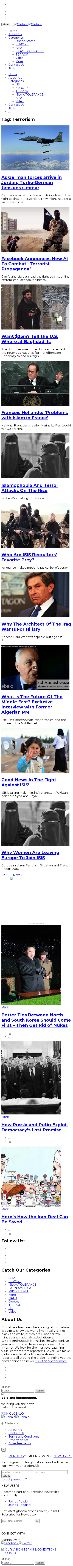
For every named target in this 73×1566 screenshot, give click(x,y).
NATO (13, 1298)
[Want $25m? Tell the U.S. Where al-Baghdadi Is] (35, 328)
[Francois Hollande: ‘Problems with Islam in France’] (35, 404)
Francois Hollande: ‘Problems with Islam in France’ (34, 415)
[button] (10, 1543)
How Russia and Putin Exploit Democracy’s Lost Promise (34, 1127)
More (19, 61)
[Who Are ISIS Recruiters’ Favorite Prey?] (35, 547)
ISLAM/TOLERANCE (30, 51)
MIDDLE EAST (19, 1291)
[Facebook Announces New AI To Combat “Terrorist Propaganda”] (35, 250)
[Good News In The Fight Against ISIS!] (35, 772)
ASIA (19, 47)
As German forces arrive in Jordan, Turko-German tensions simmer (31, 182)
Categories (16, 37)
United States (25, 41)
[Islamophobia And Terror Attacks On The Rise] (35, 477)
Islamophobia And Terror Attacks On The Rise (29, 488)
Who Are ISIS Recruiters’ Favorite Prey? (29, 557)
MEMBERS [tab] (16, 1456)
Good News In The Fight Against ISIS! (28, 782)
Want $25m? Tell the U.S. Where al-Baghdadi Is (29, 339)
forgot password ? (14, 1479)
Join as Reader (19, 1501)
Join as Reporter (20, 1505)
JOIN (12, 68)
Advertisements (20, 1443)
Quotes (14, 1301)
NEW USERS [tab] (63, 1456)
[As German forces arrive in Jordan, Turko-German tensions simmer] (35, 169)
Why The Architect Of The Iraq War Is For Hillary (36, 626)
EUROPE (22, 44)
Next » (17, 875)
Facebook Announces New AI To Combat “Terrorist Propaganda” (34, 263)
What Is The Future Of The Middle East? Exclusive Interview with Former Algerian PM (32, 704)
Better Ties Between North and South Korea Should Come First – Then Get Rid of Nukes (36, 1020)
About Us (15, 34)
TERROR (22, 54)
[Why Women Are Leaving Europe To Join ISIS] (35, 844)
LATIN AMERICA (20, 1288)
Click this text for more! (51, 1361)
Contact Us (16, 64)
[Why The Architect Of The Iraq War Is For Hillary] (35, 616)
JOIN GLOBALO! (12, 1413)
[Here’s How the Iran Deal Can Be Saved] (31, 1205)
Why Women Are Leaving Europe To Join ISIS (30, 855)
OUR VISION (14, 1549)
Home (13, 31)
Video (20, 58)
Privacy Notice (19, 1440)
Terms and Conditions (24, 1436)
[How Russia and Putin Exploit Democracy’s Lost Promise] (31, 1113)
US (18, 84)
